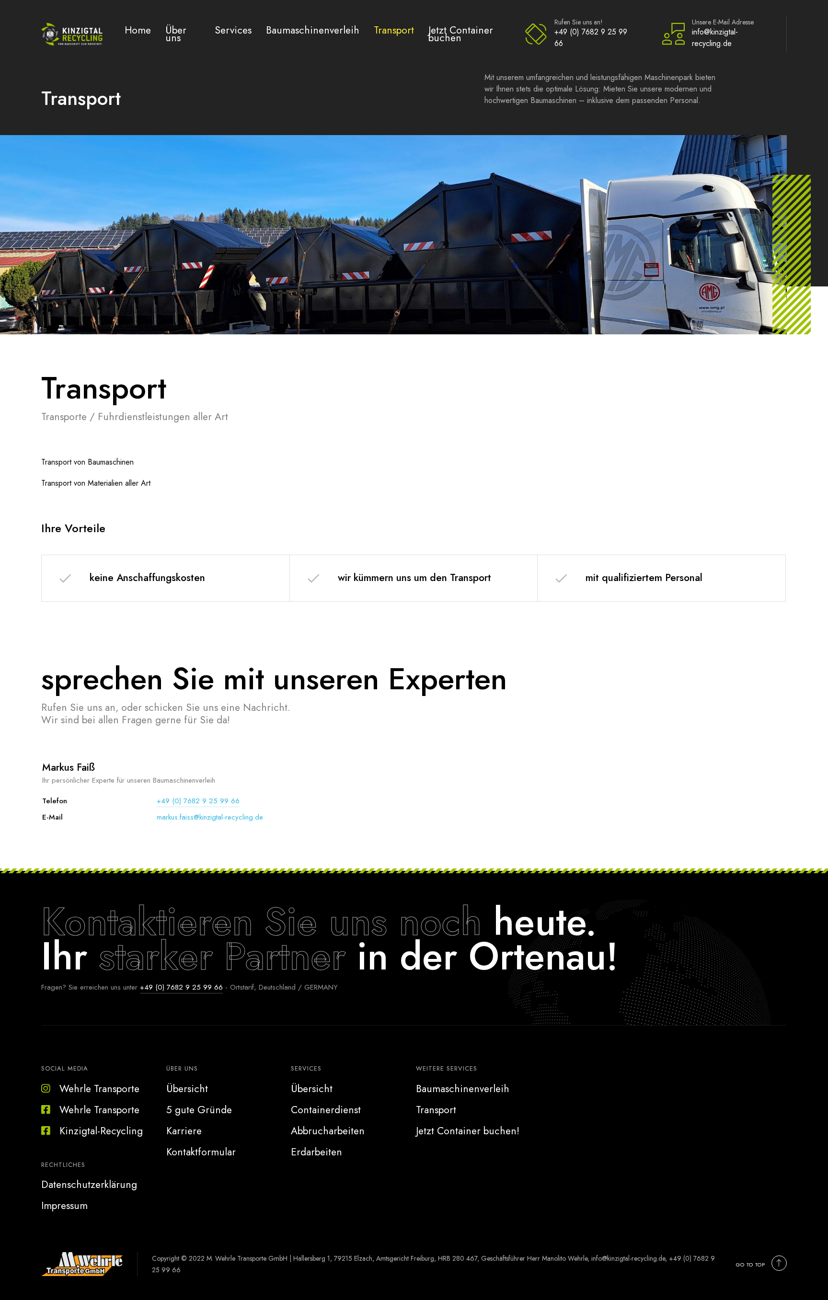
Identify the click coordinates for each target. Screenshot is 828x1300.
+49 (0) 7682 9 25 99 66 (590, 37)
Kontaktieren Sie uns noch (261, 921)
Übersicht (187, 1089)
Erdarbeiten (316, 1152)
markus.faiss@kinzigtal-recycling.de (210, 817)
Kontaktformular (201, 1152)
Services (233, 30)
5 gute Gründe (199, 1110)
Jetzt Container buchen (460, 34)
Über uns (175, 34)
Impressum (64, 1205)
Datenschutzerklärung (89, 1184)
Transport (394, 30)
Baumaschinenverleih (312, 30)
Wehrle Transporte (99, 1089)
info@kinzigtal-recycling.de (715, 37)
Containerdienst (326, 1110)
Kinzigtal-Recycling (101, 1131)
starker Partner (222, 956)
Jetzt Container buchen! (467, 1131)
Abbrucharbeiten (328, 1131)
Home (138, 30)
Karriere (184, 1131)
